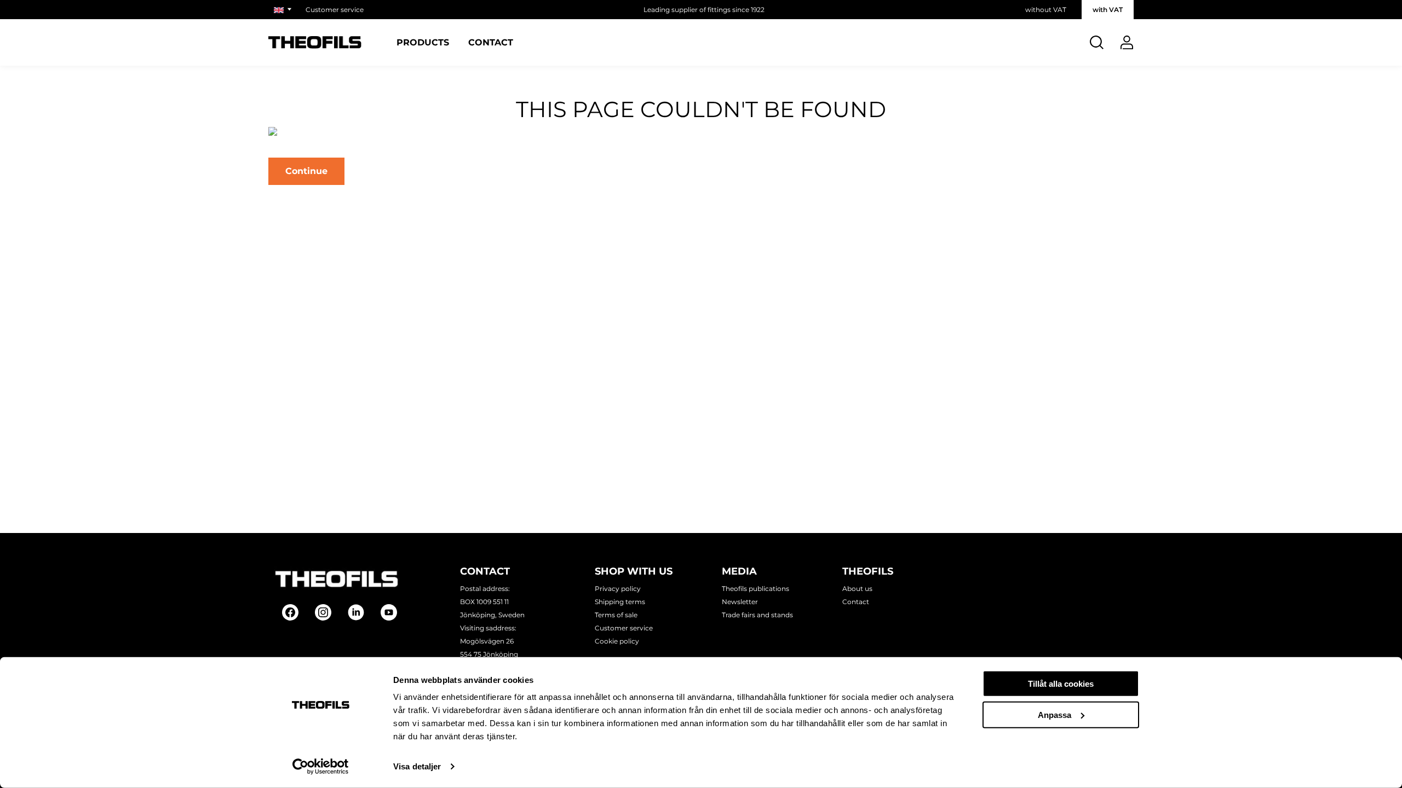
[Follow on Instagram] (323, 612)
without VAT (1045, 9)
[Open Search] (1097, 42)
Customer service (335, 9)
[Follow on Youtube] (388, 612)
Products (423, 42)
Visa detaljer (417, 766)
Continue (306, 171)
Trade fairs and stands (757, 615)
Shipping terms (620, 602)
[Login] (1127, 42)
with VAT (1108, 9)
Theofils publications (755, 588)
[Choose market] (284, 9)
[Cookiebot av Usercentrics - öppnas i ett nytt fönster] (321, 766)
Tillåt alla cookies (1061, 683)
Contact (490, 42)
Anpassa (1054, 714)
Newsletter (740, 602)
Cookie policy (617, 641)
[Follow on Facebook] (290, 612)
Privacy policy (618, 588)
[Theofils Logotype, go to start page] (314, 42)
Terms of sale (616, 615)
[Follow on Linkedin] (356, 612)
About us (857, 588)
